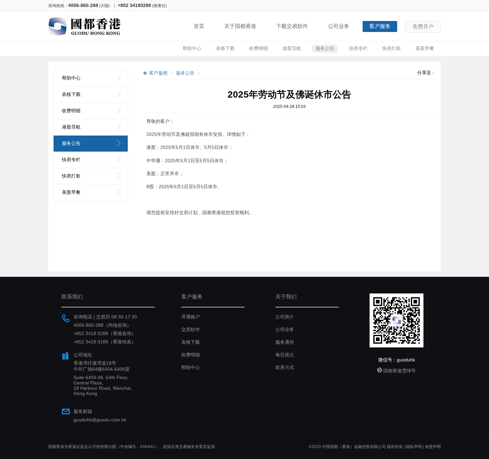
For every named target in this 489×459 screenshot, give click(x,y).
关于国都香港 (240, 26)
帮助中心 (192, 48)
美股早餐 (424, 48)
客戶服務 (158, 73)
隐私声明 (414, 446)
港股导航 (291, 48)
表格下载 (225, 48)
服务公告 (325, 48)
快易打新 (391, 48)
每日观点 (284, 354)
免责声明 (433, 446)
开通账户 (190, 316)
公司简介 (284, 316)
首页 (199, 26)
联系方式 (284, 367)
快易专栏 (358, 48)
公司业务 (338, 26)
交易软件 (190, 329)
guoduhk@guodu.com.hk (100, 419)
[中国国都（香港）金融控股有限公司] (84, 36)
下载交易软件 (292, 26)
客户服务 (380, 26)
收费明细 (258, 48)
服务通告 (284, 342)
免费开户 (423, 26)
